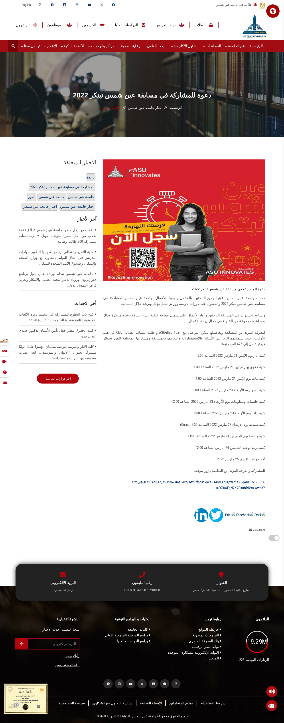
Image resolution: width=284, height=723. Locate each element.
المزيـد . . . (212, 658)
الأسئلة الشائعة (151, 703)
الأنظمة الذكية (73, 46)
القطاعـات (213, 46)
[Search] (13, 46)
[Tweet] (216, 515)
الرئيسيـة (256, 46)
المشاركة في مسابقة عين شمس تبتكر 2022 (62, 187)
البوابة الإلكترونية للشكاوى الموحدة (194, 652)
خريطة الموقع (209, 629)
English (26, 5)
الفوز (31, 197)
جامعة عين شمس (52, 197)
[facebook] (113, 5)
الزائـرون (23, 25)
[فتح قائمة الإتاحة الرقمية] (273, 11)
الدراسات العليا (127, 25)
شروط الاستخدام (213, 703)
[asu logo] (254, 25)
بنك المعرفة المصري (204, 641)
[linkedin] (64, 5)
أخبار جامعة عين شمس (145, 108)
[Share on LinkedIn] (201, 515)
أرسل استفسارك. (62, 590)
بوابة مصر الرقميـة (205, 647)
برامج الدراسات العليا (133, 641)
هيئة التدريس (166, 25)
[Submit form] (21, 643)
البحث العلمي (156, 46)
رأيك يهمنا (72, 656)
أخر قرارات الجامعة (58, 378)
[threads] (40, 5)
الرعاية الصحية (131, 46)
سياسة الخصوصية (72, 703)
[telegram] (52, 5)
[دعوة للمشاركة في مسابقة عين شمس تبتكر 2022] (184, 220)
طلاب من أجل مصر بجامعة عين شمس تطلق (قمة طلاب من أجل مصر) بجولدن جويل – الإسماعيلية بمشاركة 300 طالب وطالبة (58, 236)
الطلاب (200, 25)
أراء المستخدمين (67, 665)
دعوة (90, 177)
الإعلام (51, 46)
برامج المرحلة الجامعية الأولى (127, 635)
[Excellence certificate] (25, 698)
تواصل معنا (31, 46)
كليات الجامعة (138, 629)
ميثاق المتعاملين (181, 703)
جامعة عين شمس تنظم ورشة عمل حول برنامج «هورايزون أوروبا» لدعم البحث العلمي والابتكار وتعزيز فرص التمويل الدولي (58, 279)
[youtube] (89, 5)
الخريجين (89, 25)
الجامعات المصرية (206, 635)
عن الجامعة (236, 46)
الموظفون (55, 25)
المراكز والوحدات (103, 46)
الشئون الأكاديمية (185, 46)
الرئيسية (176, 108)
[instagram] (77, 5)
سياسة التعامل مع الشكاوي (112, 703)
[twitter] (102, 5)
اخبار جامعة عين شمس (77, 206)
